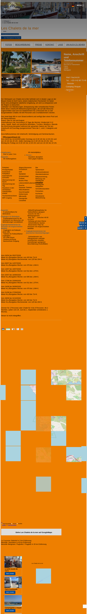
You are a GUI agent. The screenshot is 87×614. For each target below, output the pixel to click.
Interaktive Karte (63, 4)
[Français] (74, 10)
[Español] (71, 10)
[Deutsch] (73, 5)
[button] (59, 5)
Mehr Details (10, 573)
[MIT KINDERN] (85, 220)
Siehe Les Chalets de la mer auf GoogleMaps (34, 532)
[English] (77, 10)
